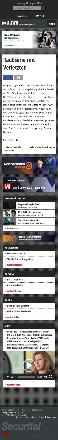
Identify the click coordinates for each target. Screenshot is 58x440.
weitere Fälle (12, 228)
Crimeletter (22, 16)
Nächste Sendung (16, 180)
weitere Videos (13, 384)
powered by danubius (43, 435)
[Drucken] (18, 77)
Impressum (51, 417)
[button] (29, 365)
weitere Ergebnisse (15, 264)
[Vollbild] (50, 376)
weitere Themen (14, 290)
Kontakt (19, 417)
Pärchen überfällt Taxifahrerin (12, 149)
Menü (52, 23)
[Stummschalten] (45, 376)
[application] (29, 365)
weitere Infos (13, 317)
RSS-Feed (40, 16)
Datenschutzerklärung (35, 417)
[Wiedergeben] (7, 376)
